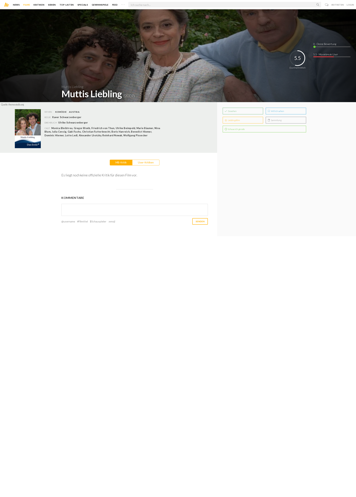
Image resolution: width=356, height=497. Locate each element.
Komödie (61, 111)
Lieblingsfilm (234, 120)
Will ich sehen (277, 111)
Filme (26, 5)
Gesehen (232, 111)
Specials (83, 5)
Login (350, 5)
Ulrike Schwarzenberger (73, 122)
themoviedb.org (16, 104)
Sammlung (276, 120)
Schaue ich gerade (236, 129)
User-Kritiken (146, 162)
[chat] (327, 5)
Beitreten (338, 5)
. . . (123, 3)
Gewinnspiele (100, 5)
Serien (52, 5)
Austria (74, 111)
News (16, 5)
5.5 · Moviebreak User (325, 54)
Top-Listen (67, 5)
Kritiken (39, 5)
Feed (115, 5)
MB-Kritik (121, 162)
